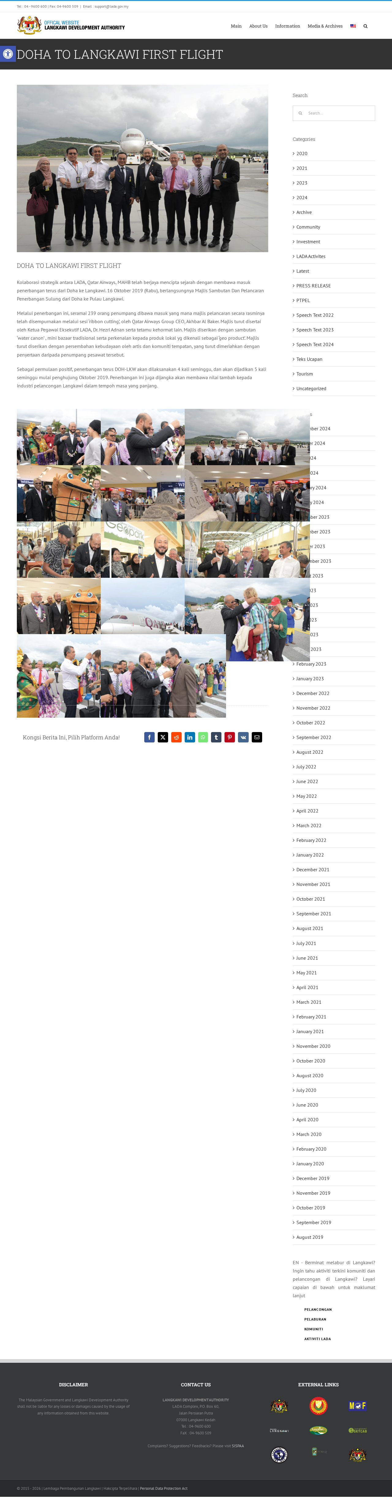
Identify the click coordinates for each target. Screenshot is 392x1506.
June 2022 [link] (307, 781)
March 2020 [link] (309, 1134)
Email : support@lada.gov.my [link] (106, 6)
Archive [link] (304, 212)
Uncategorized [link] (311, 388)
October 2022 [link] (310, 722)
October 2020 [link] (310, 1061)
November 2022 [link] (313, 708)
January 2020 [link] (310, 1163)
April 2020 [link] (307, 1119)
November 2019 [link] (313, 1193)
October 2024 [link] (310, 443)
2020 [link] (301, 153)
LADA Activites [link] (311, 256)
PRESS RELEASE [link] (313, 285)
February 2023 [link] (311, 664)
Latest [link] (302, 271)
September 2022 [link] (313, 737)
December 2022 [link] (313, 693)
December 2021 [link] (313, 869)
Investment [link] (308, 241)
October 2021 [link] (310, 899)
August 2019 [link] (309, 1237)
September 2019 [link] (313, 1222)
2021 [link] (301, 168)
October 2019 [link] (310, 1208)
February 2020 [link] (311, 1149)
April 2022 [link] (307, 811)
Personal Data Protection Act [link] (163, 1488)
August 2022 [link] (309, 752)
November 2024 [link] (313, 428)
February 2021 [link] (311, 1017)
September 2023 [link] (313, 561)
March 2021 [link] (309, 1002)
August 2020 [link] (309, 1075)
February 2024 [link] (311, 487)
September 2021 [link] (313, 913)
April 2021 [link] (307, 987)
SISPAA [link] (238, 1445)
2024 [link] (301, 197)
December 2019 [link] (313, 1178)
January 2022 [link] (310, 855)
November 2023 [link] (313, 532)
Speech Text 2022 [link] (315, 315)
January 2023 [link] (310, 678)
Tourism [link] (304, 374)
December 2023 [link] (313, 517)
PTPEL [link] (303, 300)
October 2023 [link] (310, 546)
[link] (8, 54)
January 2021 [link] (310, 1031)
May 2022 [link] (306, 796)
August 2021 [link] (309, 928)
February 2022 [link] (311, 840)
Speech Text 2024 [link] (315, 344)
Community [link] (308, 227)
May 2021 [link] (306, 973)
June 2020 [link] (307, 1105)
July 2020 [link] (306, 1090)
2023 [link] (301, 183)
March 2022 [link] (309, 825)
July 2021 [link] (306, 943)
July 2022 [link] (306, 767)
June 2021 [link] (307, 958)
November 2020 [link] (313, 1046)
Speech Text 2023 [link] (315, 330)
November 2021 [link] (313, 884)
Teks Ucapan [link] (309, 359)
